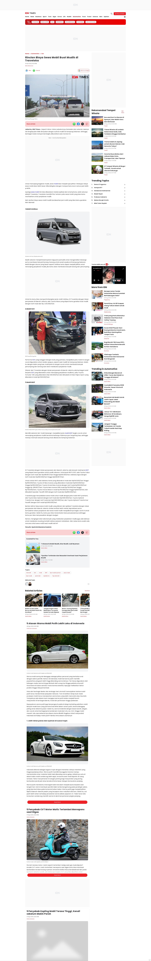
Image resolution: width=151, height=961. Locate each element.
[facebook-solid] (78, 124)
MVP (87, 470)
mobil (56, 184)
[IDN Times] (30, 13)
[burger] (125, 17)
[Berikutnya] (90, 682)
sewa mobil (35, 192)
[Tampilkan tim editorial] (88, 584)
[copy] (86, 124)
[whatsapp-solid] (74, 124)
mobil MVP (68, 433)
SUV (34, 360)
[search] (112, 14)
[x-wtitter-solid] (82, 124)
